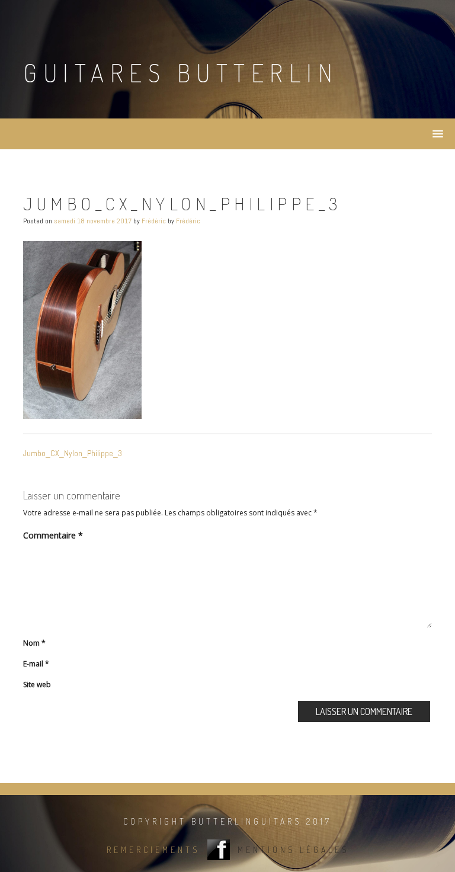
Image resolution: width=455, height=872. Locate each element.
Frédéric (154, 221)
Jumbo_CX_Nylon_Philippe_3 (72, 453)
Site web (37, 684)
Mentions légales (293, 850)
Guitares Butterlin (180, 72)
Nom (34, 643)
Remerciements (153, 850)
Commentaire (53, 535)
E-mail (36, 664)
